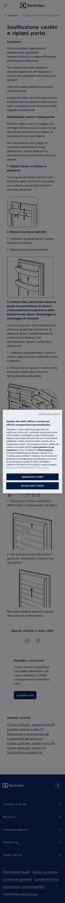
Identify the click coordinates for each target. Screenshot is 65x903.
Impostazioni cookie (32, 476)
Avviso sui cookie (14, 467)
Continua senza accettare (49, 414)
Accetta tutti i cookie (32, 485)
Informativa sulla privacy (37, 467)
